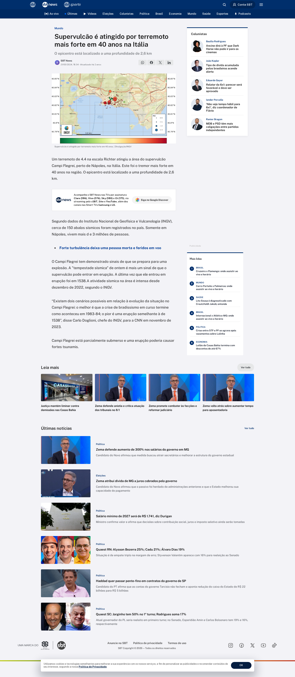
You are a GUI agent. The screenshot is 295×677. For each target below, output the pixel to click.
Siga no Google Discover (154, 200)
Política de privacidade (147, 643)
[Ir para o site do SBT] (61, 645)
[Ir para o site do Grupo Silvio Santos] (35, 645)
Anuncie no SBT (117, 643)
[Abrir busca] (224, 4)
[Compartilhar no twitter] (160, 62)
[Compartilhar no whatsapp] (142, 62)
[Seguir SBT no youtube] (263, 645)
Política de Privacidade (93, 666)
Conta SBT (245, 4)
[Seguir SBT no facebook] (241, 645)
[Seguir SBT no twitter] (252, 645)
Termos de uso (177, 643)
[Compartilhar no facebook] (151, 62)
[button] (67, 398)
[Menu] (261, 4)
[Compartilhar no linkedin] (169, 62)
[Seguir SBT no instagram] (230, 645)
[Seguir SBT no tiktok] (274, 645)
